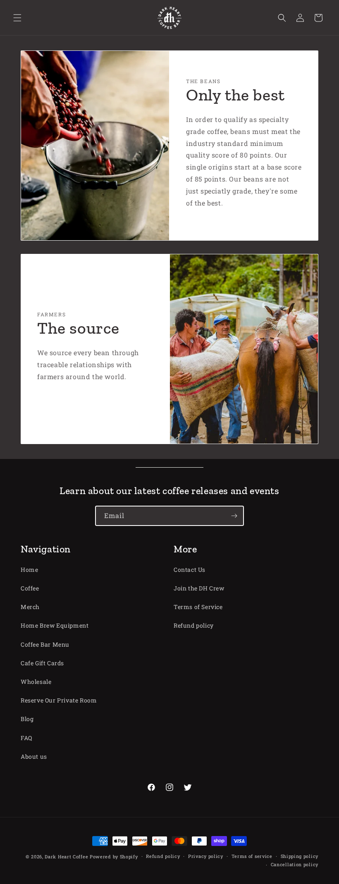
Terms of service (252, 856)
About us (34, 756)
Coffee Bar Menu (45, 644)
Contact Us (189, 569)
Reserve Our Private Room (59, 700)
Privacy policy (205, 856)
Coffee (30, 588)
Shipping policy (300, 856)
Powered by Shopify (114, 856)
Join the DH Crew (199, 588)
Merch (30, 607)
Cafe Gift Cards (42, 663)
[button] (17, 18)
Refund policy (194, 625)
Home (29, 569)
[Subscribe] (234, 516)
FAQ (26, 738)
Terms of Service (198, 607)
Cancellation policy (294, 864)
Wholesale (36, 682)
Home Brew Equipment (54, 625)
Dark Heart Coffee (66, 856)
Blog (27, 719)
